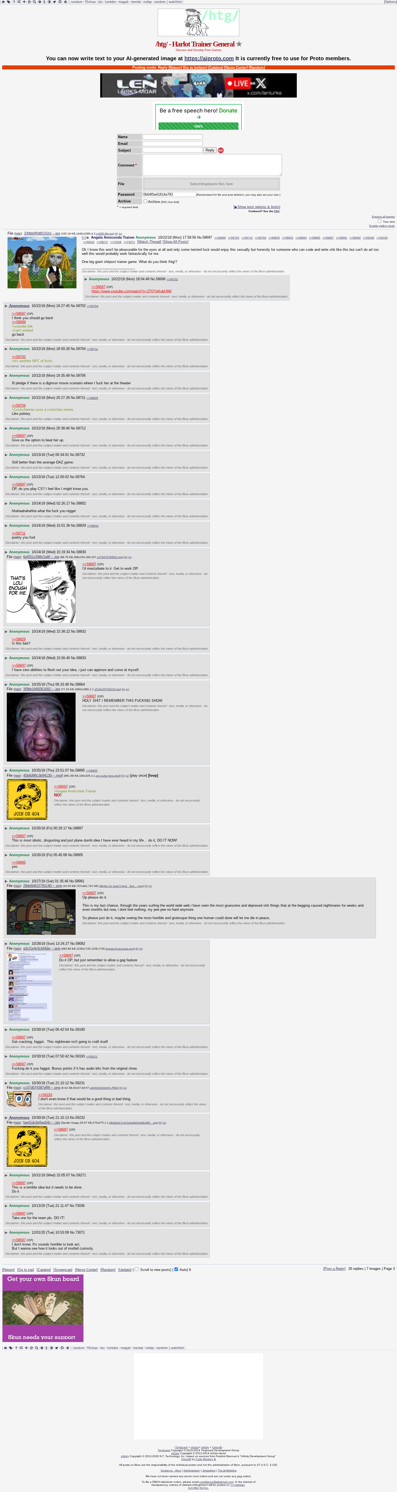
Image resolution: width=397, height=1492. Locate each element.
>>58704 (92, 306)
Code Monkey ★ (206, 1459)
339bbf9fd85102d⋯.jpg (42, 233)
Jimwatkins (209, 1470)
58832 (81, 631)
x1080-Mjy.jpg (104, 233)
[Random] (257, 67)
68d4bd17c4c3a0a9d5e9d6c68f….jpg (133, 1122)
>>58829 (92, 397)
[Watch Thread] (149, 242)
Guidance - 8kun (171, 1470)
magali (124, 2)
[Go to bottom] (195, 67)
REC (220, 150)
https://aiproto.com (209, 58)
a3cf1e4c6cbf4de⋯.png (41, 948)
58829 (81, 525)
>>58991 (341, 237)
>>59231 (91, 1056)
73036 (80, 1206)
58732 (80, 455)
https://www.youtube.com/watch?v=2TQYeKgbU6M (131, 291)
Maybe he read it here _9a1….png (121, 885)
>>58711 (92, 349)
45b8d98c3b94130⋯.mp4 (43, 775)
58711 (80, 398)
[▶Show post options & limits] (257, 207)
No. (200, 237)
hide (18, 233)
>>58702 (233, 237)
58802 (81, 503)
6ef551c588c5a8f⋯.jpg (41, 557)
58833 (81, 658)
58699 (160, 279)
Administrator (192, 1470)
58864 (80, 684)
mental (136, 2)
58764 (80, 477)
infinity (205, 1447)
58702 (81, 306)
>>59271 (102, 242)
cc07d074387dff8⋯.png (41, 1088)
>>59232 (89, 242)
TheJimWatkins (227, 1470)
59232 (80, 1118)
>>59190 (368, 237)
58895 (80, 770)
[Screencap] (62, 1270)
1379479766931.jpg (110, 557)
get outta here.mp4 (108, 775)
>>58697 (98, 287)
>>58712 (247, 237)
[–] (84, 237)
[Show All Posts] (176, 242)
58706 (81, 375)
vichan (195, 1447)
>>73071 (129, 242)
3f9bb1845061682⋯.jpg (41, 689)
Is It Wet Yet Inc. (198, 1487)
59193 (80, 1056)
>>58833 (287, 237)
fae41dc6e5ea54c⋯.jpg (41, 1122)
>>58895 (314, 237)
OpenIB (217, 1447)
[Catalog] (215, 67)
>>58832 (93, 525)
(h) (116, 233)
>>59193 (382, 237)
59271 (81, 1175)
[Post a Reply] (334, 1269)
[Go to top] (25, 1270)
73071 (80, 1232)
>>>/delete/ (237, 1484)
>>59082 (355, 237)
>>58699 (220, 237)
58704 (81, 349)
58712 (81, 428)
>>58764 (260, 237)
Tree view (388, 221)
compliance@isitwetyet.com (216, 1481)
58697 (207, 237)
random (76, 2)
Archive (163, 202)
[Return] (175, 67)
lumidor (110, 2)
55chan (90, 2)
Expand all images (383, 216)
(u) (120, 233)
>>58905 (91, 770)
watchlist (175, 2)
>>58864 (301, 237)
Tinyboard (181, 1447)
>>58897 (328, 237)
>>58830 (274, 237)
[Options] (390, 2)
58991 (79, 881)
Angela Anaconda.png (120, 948)
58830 (81, 552)
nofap (147, 2)
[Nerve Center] (236, 67)
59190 (80, 1029)
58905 (78, 855)
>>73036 (116, 242)
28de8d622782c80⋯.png (42, 886)
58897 (78, 828)
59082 (80, 944)
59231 (80, 1083)
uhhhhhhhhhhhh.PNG (104, 1087)
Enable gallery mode (382, 225)
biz (100, 2)
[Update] (125, 1270)
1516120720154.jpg (107, 689)
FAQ (277, 211)
